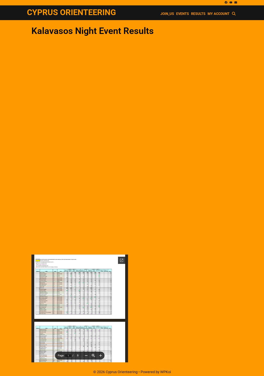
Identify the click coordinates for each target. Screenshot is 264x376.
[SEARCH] (234, 14)
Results (198, 14)
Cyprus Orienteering (71, 12)
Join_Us (167, 14)
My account (219, 14)
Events (182, 14)
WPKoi (165, 372)
